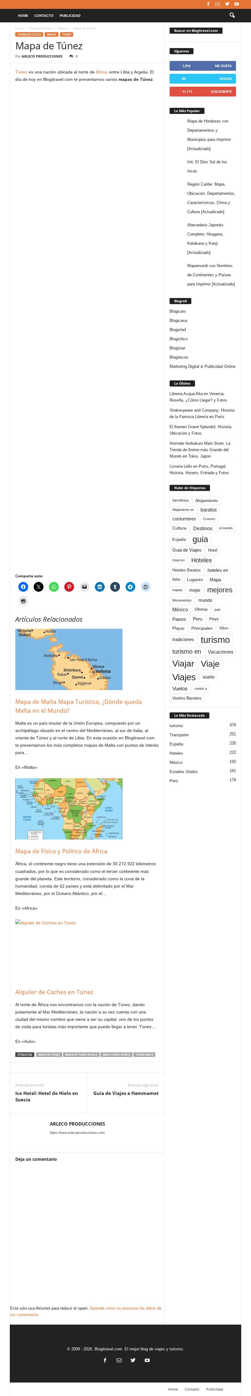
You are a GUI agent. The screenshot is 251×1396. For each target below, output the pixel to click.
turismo (215, 640)
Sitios (223, 628)
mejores (220, 590)
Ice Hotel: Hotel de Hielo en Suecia (46, 1096)
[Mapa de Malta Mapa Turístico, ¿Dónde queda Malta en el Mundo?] (87, 659)
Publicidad (70, 15)
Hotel (212, 550)
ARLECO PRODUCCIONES (42, 56)
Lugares (195, 579)
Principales (201, 628)
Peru (197, 619)
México (180, 609)
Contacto (44, 15)
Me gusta (223, 65)
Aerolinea (180, 500)
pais (218, 609)
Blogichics (179, 339)
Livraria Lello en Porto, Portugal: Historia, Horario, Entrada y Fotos (199, 469)
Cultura (179, 528)
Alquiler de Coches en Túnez (54, 992)
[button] (232, 15)
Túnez (21, 72)
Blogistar (177, 348)
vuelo (209, 677)
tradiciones (183, 639)
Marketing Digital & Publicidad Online (202, 366)
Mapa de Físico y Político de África (61, 851)
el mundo (226, 528)
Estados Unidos (184, 771)
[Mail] (217, 4)
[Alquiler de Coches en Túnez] (87, 949)
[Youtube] (236, 4)
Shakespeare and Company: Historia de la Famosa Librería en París (202, 413)
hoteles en (218, 570)
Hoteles (201, 560)
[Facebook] (208, 4)
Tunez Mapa (144, 1055)
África (101, 72)
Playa (214, 619)
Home (23, 15)
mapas (177, 590)
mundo (205, 600)
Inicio (19, 28)
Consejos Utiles (40, 28)
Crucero (209, 519)
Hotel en (178, 560)
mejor (194, 590)
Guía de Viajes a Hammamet (126, 1093)
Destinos (202, 528)
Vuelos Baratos (186, 698)
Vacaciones (220, 652)
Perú (174, 781)
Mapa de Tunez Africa (81, 1055)
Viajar (183, 663)
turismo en (186, 651)
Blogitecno (179, 357)
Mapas (62, 28)
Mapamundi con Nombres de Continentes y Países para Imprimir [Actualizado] (211, 274)
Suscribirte (221, 91)
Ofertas (201, 609)
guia (200, 539)
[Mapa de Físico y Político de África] (87, 808)
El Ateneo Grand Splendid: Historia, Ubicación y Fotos (201, 430)
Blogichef (178, 329)
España (179, 539)
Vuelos (180, 688)
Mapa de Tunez (49, 1055)
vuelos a (200, 688)
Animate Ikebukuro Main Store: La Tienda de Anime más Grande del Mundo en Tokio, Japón (200, 449)
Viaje (210, 664)
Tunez (66, 34)
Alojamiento (206, 500)
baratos (208, 509)
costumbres (184, 518)
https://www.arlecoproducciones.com (77, 1132)
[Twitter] (227, 4)
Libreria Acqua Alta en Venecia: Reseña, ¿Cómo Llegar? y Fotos (198, 396)
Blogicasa (178, 320)
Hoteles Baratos (186, 570)
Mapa (215, 579)
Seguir (226, 78)
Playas (178, 628)
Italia (176, 579)
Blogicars (178, 311)
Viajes (184, 677)
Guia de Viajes (186, 550)
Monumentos (182, 600)
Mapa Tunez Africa (116, 1055)
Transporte (179, 735)
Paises (179, 619)
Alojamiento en (183, 509)
